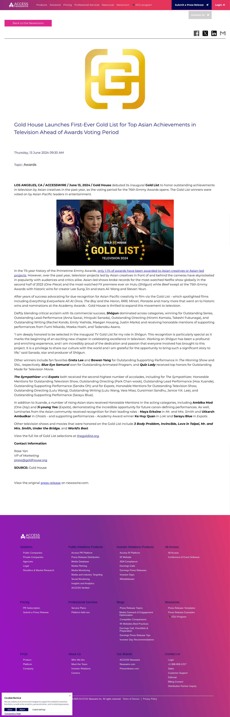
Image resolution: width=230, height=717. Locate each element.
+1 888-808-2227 (177, 664)
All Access (173, 552)
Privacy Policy (150, 699)
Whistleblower (127, 579)
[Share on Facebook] (196, 33)
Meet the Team (79, 664)
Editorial (172, 677)
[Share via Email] (222, 33)
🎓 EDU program (142, 4)
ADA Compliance (129, 561)
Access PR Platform (81, 552)
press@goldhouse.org (30, 460)
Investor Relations (81, 668)
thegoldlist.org (88, 436)
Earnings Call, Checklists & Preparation (134, 629)
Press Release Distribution (85, 557)
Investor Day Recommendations (137, 639)
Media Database (80, 561)
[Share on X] (205, 33)
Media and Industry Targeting (87, 574)
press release (51, 483)
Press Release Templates (181, 608)
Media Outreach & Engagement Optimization (136, 613)
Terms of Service (131, 699)
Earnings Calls (127, 566)
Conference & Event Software (184, 557)
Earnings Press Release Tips (135, 635)
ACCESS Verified (80, 587)
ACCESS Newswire (130, 659)
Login (218, 4)
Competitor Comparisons (133, 619)
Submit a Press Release (189, 4)
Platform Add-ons (80, 612)
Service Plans (78, 608)
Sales (171, 668)
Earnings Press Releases (133, 570)
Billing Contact (175, 681)
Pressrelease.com (129, 668)
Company (28, 668)
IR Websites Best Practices (134, 623)
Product (27, 659)
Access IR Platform (130, 552)
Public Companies (32, 552)
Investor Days (127, 574)
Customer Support (178, 673)
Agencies (28, 561)
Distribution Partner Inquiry (182, 686)
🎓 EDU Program (177, 616)
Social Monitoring (80, 579)
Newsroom (123, 4)
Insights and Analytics (82, 583)
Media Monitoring (80, 570)
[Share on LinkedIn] (214, 33)
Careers (75, 673)
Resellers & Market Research (38, 570)
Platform (27, 664)
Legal (26, 566)
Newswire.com (127, 664)
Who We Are (78, 659)
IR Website (125, 557)
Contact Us (198, 14)
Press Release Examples (181, 612)
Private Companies (33, 557)
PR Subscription (31, 608)
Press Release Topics (131, 608)
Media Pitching (79, 566)
